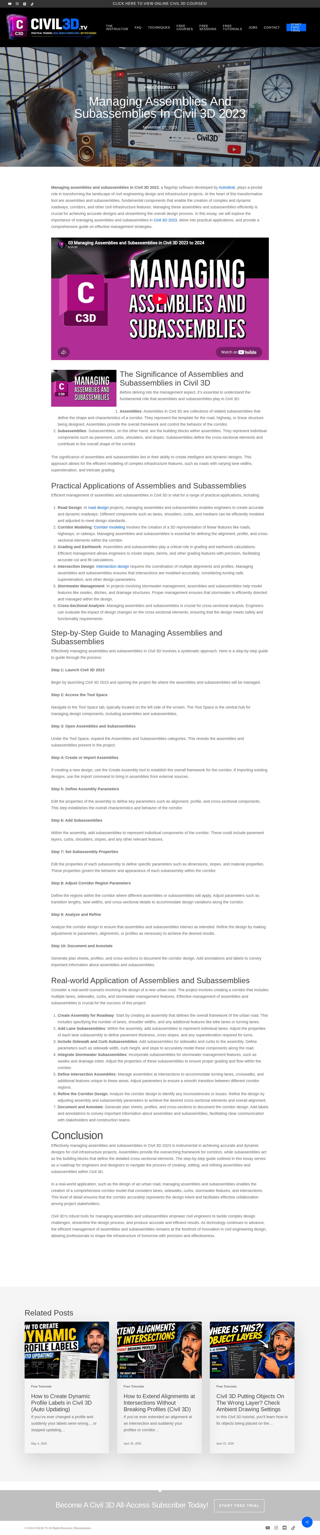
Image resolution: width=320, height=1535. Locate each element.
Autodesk (227, 187)
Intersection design (112, 566)
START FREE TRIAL (239, 1506)
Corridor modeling (109, 527)
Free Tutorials (160, 87)
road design (98, 507)
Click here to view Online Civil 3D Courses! (160, 3)
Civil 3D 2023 (165, 220)
